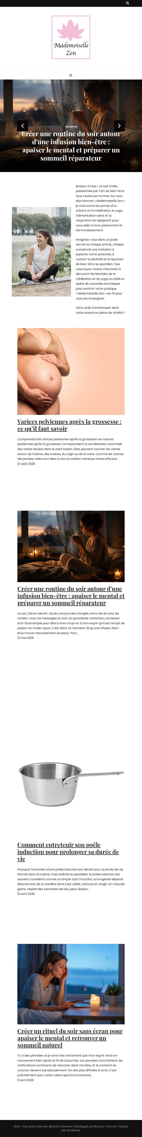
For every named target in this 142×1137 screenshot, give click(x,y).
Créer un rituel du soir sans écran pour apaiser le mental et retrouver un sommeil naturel (70, 1037)
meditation (71, 135)
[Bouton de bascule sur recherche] (127, 3)
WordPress (73, 1130)
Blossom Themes (105, 1126)
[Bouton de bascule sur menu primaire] (71, 75)
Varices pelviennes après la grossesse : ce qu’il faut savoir (69, 425)
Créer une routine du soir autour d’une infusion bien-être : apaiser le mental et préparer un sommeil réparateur (71, 595)
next (119, 125)
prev (22, 125)
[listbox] (71, 126)
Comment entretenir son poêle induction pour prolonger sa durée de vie (71, 149)
